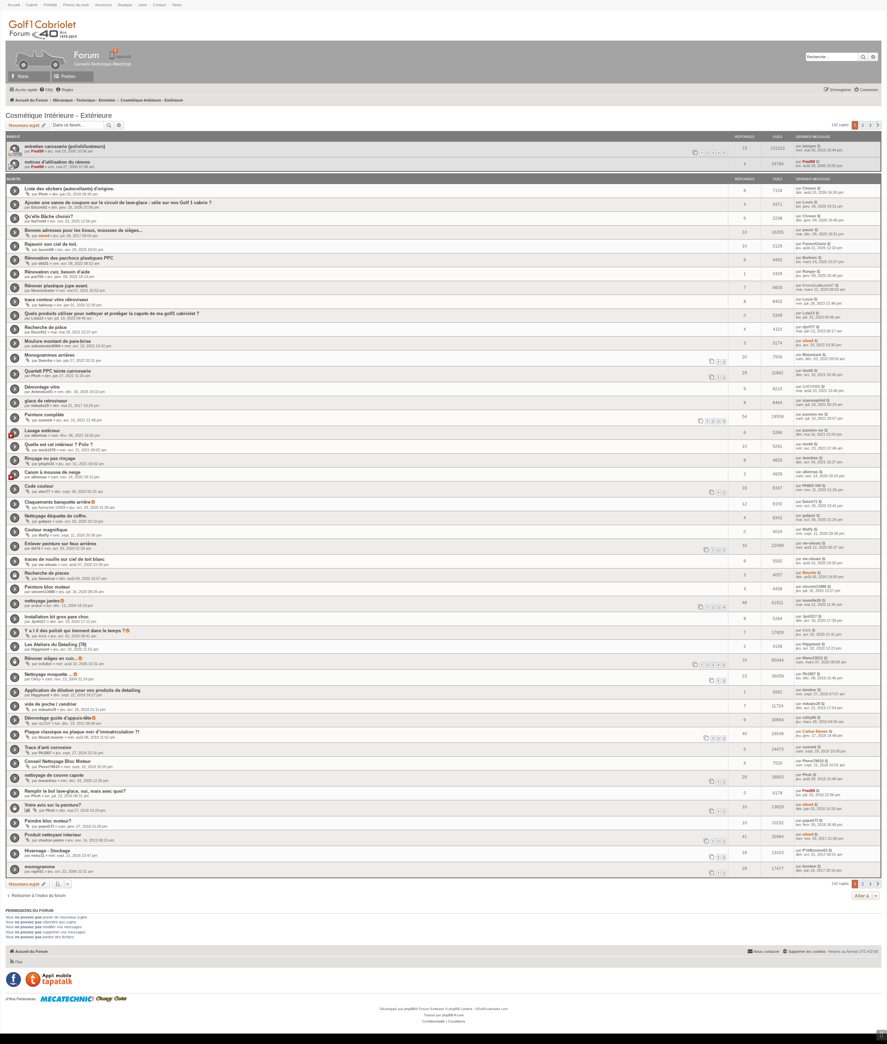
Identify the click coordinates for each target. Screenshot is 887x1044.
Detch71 (809, 501)
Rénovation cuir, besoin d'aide (57, 272)
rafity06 (809, 717)
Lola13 (37, 318)
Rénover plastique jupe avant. (56, 285)
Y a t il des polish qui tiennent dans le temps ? (75, 630)
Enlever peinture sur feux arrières (60, 543)
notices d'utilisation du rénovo (57, 162)
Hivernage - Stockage (47, 850)
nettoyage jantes (42, 600)
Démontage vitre (42, 387)
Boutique (125, 5)
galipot (44, 521)
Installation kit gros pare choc (57, 616)
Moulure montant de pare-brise (58, 341)
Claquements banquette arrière (57, 502)
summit (45, 420)
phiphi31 (46, 464)
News (177, 5)
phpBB (409, 1009)
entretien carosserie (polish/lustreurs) (65, 146)
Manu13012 (812, 658)
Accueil (14, 5)
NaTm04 (38, 221)
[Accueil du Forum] (37, 53)
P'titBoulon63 (814, 850)
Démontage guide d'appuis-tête (58, 718)
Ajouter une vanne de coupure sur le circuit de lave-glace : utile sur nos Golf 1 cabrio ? (118, 202)
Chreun (809, 188)
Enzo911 (38, 332)
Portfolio (50, 5)
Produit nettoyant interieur (53, 834)
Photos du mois (76, 5)
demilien (810, 458)
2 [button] (862, 125)
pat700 (37, 277)
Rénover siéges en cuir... (51, 658)
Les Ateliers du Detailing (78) (55, 644)
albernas (39, 435)
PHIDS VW (811, 486)
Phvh (43, 194)
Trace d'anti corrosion (48, 747)
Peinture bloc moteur (47, 587)
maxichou (47, 780)
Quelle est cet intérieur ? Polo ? (59, 444)
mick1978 (46, 450)
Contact (159, 5)
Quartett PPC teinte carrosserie (58, 371)
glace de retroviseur (46, 400)
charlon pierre (51, 840)
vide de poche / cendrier (51, 704)
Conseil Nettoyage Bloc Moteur (58, 761)
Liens (142, 5)
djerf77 (808, 327)
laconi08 (46, 249)
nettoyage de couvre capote (54, 775)
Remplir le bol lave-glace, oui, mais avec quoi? (75, 791)
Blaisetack (811, 355)
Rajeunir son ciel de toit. (51, 244)
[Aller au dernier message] (819, 146)
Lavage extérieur (42, 430)
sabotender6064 (45, 346)
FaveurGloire (814, 244)
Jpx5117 (38, 621)
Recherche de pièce (46, 327)
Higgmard (40, 649)
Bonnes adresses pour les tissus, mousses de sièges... (84, 230)
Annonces (103, 5)
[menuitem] (46, 90)
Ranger (809, 271)
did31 (43, 263)
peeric (808, 230)
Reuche (809, 573)
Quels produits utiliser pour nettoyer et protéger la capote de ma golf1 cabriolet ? (112, 313)
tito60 (807, 370)
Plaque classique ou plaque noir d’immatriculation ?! (82, 731)
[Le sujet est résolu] (92, 502)
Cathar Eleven (815, 731)
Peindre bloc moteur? (48, 821)
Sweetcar (46, 578)
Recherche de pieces (47, 573)
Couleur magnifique (46, 529)
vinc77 (44, 491)
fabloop (45, 305)
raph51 (37, 871)
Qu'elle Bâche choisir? (49, 216)
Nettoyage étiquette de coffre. (56, 516)
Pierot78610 (49, 767)
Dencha (45, 360)
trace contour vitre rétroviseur (56, 299)
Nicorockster (42, 290)
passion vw (812, 414)
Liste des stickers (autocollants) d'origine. (69, 188)
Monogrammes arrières (49, 355)
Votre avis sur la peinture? (53, 805)
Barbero (809, 257)
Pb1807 (809, 674)
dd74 (35, 548)
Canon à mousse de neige (52, 472)
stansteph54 (813, 400)
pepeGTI (46, 826)
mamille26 (811, 600)
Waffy (43, 535)
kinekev (809, 690)
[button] (878, 125)
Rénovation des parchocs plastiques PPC (69, 258)
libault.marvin (50, 737)
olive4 (43, 236)
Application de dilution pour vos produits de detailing (82, 690)
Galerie (32, 5)
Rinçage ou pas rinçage (50, 458)
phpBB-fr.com (453, 1015)
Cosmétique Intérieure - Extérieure (59, 115)
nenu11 (37, 855)
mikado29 (40, 405)
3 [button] (870, 125)
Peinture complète (44, 414)
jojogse (809, 146)
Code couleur (39, 486)
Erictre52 (39, 207)
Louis (807, 202)
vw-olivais (811, 543)
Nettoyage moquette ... (49, 674)
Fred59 (37, 151)
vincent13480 (43, 592)
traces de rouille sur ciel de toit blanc (65, 559)
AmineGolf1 (42, 392)
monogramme (40, 866)
